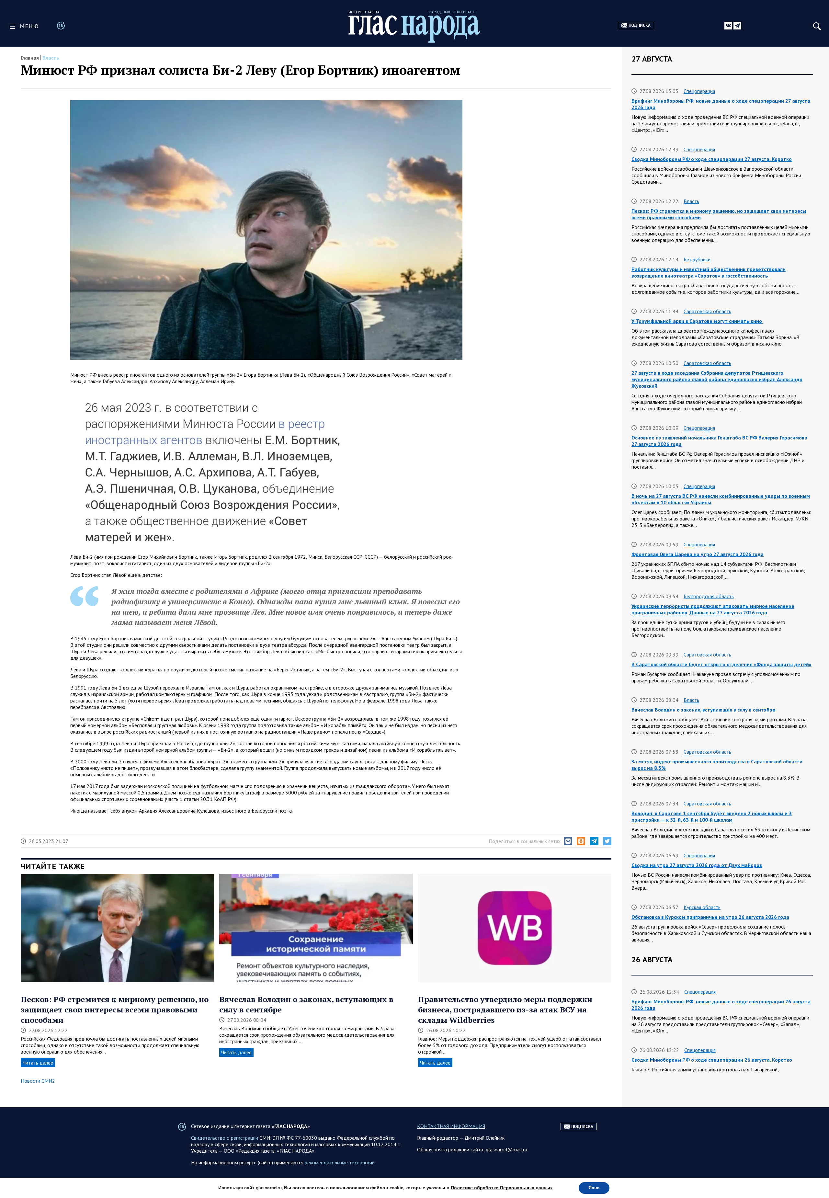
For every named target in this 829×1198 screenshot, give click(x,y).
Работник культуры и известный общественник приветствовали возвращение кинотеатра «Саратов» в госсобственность (708, 272)
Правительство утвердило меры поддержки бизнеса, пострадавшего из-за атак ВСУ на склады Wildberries (505, 1009)
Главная (30, 57)
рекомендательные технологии (340, 1162)
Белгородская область (709, 596)
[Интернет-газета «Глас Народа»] (414, 29)
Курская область (702, 907)
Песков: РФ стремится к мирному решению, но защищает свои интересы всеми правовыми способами (115, 1009)
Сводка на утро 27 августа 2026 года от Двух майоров (696, 865)
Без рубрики (697, 259)
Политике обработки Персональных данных (502, 1188)
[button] (568, 841)
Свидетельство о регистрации (224, 1138)
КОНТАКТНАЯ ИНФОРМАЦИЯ (451, 1126)
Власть (50, 57)
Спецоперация (699, 91)
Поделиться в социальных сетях (525, 841)
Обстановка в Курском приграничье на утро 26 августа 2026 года (710, 917)
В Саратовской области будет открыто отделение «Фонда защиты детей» (721, 664)
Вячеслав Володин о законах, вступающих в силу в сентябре (703, 709)
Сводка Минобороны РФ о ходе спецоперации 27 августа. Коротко (711, 159)
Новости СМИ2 (38, 1081)
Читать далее (38, 1062)
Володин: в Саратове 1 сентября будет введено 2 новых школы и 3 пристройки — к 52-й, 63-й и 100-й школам (711, 816)
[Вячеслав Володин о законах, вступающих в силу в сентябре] (316, 929)
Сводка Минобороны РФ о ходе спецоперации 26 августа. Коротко (711, 1059)
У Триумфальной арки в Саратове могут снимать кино (697, 321)
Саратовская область (707, 311)
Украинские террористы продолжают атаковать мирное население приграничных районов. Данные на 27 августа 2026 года (712, 609)
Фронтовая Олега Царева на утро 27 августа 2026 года (697, 554)
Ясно (594, 1188)
